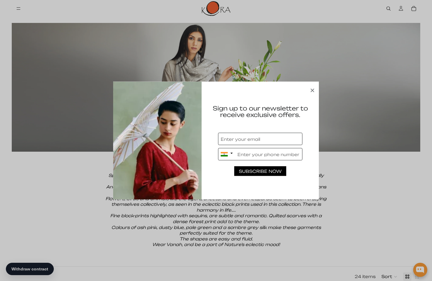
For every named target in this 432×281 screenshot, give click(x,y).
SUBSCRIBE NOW (260, 171)
